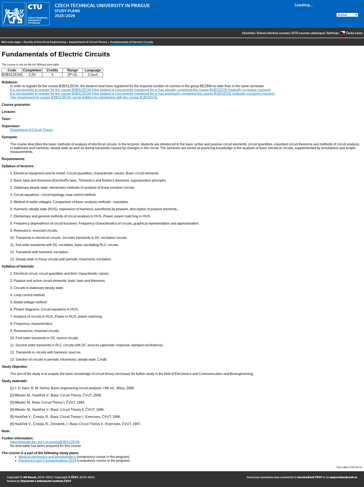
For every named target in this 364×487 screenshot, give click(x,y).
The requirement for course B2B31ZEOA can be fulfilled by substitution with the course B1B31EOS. (84, 97)
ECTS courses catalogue (308, 33)
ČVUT (74, 477)
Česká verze (354, 33)
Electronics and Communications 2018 (47, 460)
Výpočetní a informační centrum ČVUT (45, 480)
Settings (333, 33)
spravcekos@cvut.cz (343, 477)
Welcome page (11, 41)
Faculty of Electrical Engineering (45, 41)
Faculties (248, 33)
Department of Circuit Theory (88, 41)
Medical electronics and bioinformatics (47, 457)
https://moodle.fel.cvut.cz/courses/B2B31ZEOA (45, 442)
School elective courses (273, 33)
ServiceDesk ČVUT (309, 477)
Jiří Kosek (29, 477)
